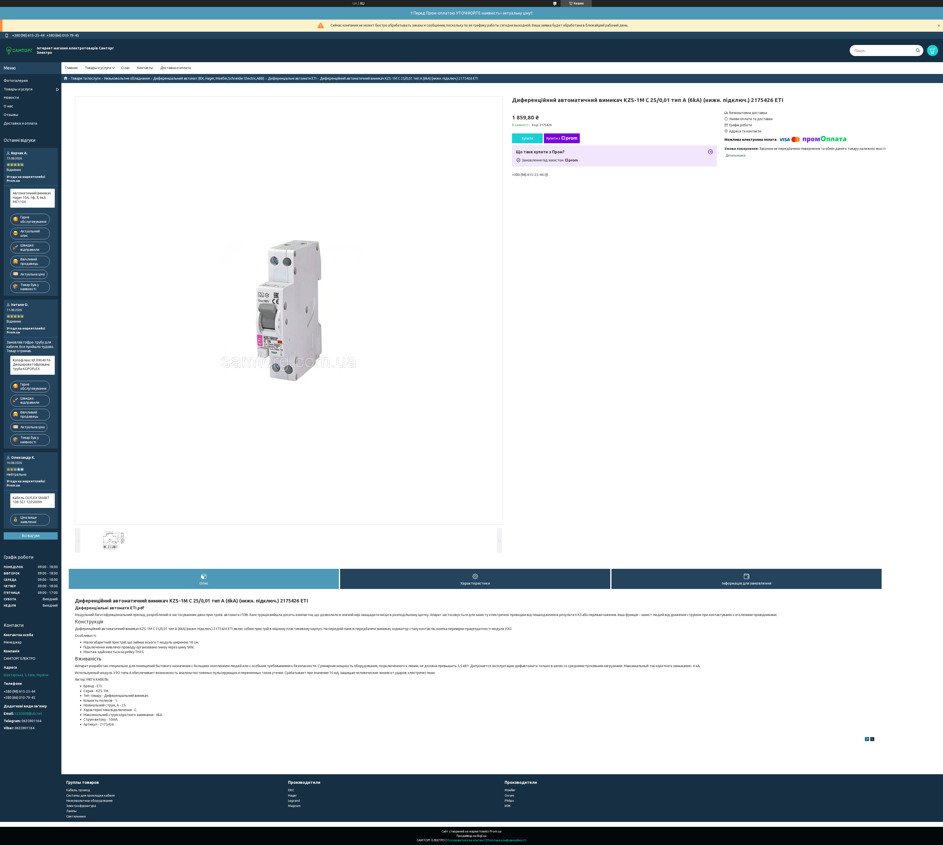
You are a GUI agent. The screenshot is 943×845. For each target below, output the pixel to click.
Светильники (76, 816)
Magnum (294, 805)
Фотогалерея (16, 80)
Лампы (71, 811)
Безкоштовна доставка (748, 113)
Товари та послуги (85, 78)
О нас (125, 68)
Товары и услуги (98, 68)
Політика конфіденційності (506, 840)
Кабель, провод (78, 790)
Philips (509, 800)
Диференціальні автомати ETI (292, 78)
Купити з (553, 138)
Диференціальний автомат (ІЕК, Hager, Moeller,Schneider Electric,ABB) (208, 78)
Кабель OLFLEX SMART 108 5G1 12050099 (31, 500)
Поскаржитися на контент (466, 840)
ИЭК (508, 805)
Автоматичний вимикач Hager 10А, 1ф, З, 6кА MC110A (32, 197)
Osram (509, 795)
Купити (527, 138)
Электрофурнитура (81, 805)
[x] (872, 740)
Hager (292, 795)
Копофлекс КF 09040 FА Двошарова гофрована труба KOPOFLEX (32, 364)
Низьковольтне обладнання (127, 78)
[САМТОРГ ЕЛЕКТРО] (19, 50)
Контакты (145, 68)
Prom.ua (495, 831)
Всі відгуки (31, 536)
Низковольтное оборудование (89, 800)
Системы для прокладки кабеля (90, 795)
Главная (71, 68)
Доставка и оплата (175, 68)
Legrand (294, 800)
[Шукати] (917, 50)
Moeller (510, 790)
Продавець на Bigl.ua (471, 835)
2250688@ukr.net (28, 714)
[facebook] (867, 740)
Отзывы (11, 115)
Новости (11, 97)
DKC (291, 790)
